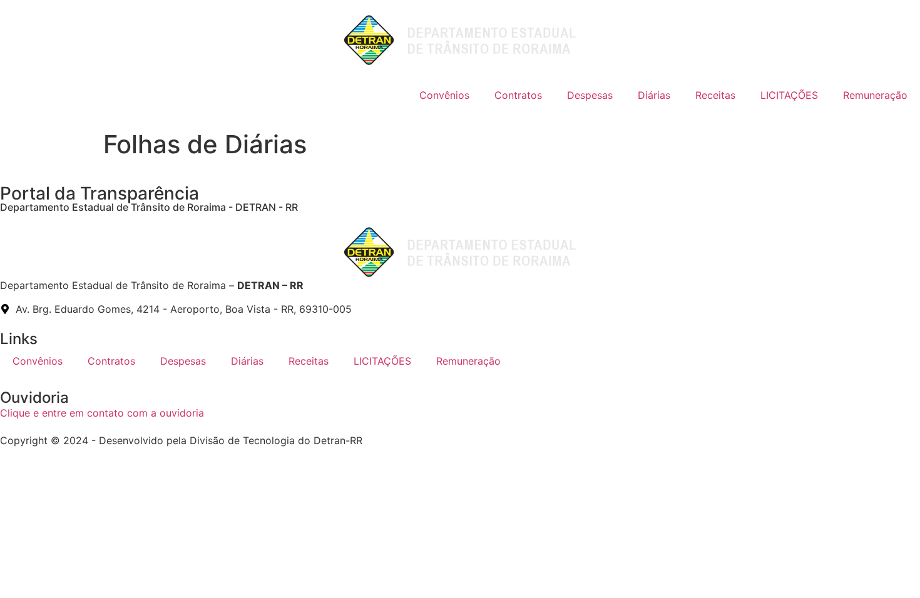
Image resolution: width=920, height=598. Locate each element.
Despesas (590, 95)
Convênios (444, 95)
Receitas (715, 95)
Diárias (654, 95)
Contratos (518, 95)
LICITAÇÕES (789, 95)
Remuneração (875, 95)
